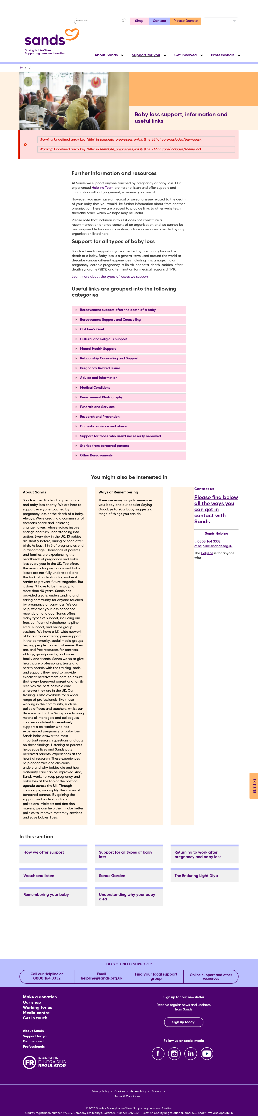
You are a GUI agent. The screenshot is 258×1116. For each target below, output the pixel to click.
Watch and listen (38, 876)
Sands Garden (112, 876)
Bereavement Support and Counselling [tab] (110, 319)
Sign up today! (183, 1022)
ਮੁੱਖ (21, 67)
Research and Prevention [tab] (99, 416)
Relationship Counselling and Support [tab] (109, 358)
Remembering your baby (46, 895)
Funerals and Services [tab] (97, 406)
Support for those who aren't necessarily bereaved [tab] (120, 436)
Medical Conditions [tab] (94, 387)
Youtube (207, 1053)
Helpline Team (103, 187)
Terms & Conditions (127, 1096)
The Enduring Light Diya (196, 876)
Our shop (32, 1002)
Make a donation (40, 997)
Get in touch (35, 1018)
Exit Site (254, 785)
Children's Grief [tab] (91, 329)
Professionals (222, 55)
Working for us (37, 1008)
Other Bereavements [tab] (96, 455)
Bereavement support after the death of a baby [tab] (117, 309)
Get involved (185, 55)
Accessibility (138, 1091)
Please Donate (186, 21)
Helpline (207, 553)
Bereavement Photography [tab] (101, 397)
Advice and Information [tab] (98, 377)
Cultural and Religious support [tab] (103, 339)
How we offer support (43, 852)
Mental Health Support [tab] (97, 348)
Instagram (174, 1053)
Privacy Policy (100, 1091)
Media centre (36, 1013)
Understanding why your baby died (127, 897)
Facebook (158, 1053)
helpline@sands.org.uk (215, 546)
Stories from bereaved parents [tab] (104, 445)
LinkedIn (190, 1053)
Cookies (119, 1091)
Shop (139, 21)
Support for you (146, 55)
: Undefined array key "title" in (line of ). (120, 139)
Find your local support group (156, 977)
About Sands (106, 55)
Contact (159, 21)
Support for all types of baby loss (125, 855)
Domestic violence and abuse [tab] (103, 426)
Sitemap (156, 1091)
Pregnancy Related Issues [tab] (100, 368)
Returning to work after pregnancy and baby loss (198, 855)
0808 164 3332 (47, 976)
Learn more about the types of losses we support (110, 276)
